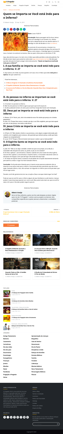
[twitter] (24, 417)
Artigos (14, 5)
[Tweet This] (8, 29)
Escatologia (54, 5)
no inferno (53, 43)
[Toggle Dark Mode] (52, 2)
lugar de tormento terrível (41, 59)
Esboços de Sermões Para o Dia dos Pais (23, 326)
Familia (13, 291)
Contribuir (35, 396)
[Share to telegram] (24, 29)
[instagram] (49, 2)
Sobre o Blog (35, 391)
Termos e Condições (37, 394)
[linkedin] (11, 417)
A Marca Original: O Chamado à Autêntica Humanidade (24, 83)
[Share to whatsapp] (21, 29)
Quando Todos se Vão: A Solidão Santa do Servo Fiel (15, 273)
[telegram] (4, 417)
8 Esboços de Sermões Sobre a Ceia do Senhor (25, 309)
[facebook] (46, 2)
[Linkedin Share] (14, 29)
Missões (33, 5)
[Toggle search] (55, 1)
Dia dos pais (14, 324)
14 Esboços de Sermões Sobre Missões (22, 301)
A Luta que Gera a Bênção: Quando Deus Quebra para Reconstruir (46, 249)
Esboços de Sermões (24, 307)
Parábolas (8, 5)
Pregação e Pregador (24, 5)
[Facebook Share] (4, 29)
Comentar (12, 225)
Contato (34, 403)
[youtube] (17, 417)
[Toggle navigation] (58, 2)
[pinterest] (14, 417)
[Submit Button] (58, 424)
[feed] (8, 417)
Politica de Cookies (37, 405)
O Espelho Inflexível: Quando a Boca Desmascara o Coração (25, 85)
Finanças (40, 5)
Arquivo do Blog (36, 408)
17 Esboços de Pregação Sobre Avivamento (24, 317)
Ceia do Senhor (15, 307)
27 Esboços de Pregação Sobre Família (22, 292)
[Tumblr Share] (17, 29)
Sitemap (34, 401)
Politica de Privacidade (38, 398)
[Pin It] (11, 29)
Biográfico (46, 5)
